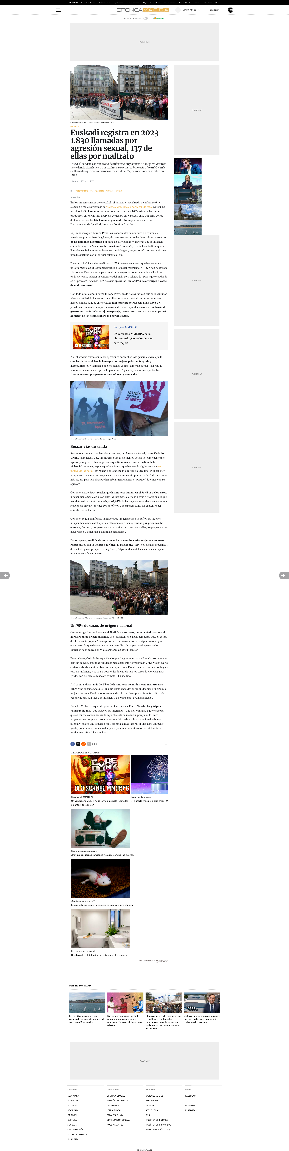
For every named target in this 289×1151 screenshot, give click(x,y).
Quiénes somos (154, 1095)
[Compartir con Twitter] (78, 744)
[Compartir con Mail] (89, 744)
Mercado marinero (169, 3)
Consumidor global (118, 1119)
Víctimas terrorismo (133, 3)
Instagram (191, 1110)
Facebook (190, 1095)
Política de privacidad (158, 1124)
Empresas (72, 1100)
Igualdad (72, 1139)
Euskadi (119, 191)
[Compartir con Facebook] (72, 744)
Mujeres (109, 191)
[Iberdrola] (158, 18)
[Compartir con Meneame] (83, 744)
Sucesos (72, 1124)
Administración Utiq (158, 1129)
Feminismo (99, 191)
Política (72, 1105)
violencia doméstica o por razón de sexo (129, 207)
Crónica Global (184, 3)
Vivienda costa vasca (88, 3)
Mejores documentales (151, 3)
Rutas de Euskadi (77, 1134)
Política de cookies (157, 1119)
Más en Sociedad (80, 985)
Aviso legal (152, 1110)
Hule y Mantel (115, 1124)
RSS (148, 1115)
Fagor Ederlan (118, 3)
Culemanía (196, 3)
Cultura (72, 1119)
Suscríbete (152, 1100)
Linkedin (190, 1105)
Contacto (151, 1105)
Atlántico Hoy (115, 1115)
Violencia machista (84, 191)
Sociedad (74, 126)
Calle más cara (104, 3)
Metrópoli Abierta (117, 1100)
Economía (73, 1095)
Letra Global (208, 3)
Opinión (72, 1115)
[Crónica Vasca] (144, 10)
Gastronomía (75, 1129)
